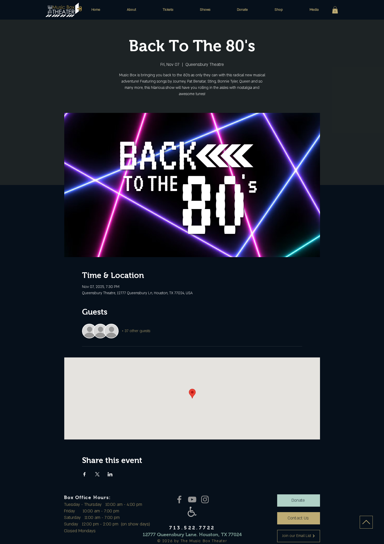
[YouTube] (192, 499)
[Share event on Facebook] (84, 474)
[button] (131, 9)
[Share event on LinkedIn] (110, 474)
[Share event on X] (97, 474)
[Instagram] (205, 499)
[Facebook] (179, 499)
